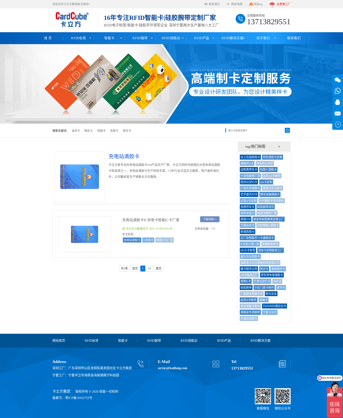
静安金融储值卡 (270, 194)
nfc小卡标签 (248, 250)
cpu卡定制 (266, 181)
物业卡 (88, 130)
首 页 (48, 38)
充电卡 (114, 130)
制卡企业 (271, 293)
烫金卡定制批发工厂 (270, 250)
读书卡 (281, 287)
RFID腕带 (140, 38)
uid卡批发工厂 (249, 274)
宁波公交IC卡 (262, 281)
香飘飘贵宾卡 (270, 243)
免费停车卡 (247, 206)
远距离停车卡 (249, 169)
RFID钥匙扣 (171, 38)
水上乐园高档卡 (250, 157)
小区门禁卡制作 (264, 287)
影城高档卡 (247, 231)
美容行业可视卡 (272, 188)
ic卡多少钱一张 (250, 243)
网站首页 (58, 340)
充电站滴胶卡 (132, 240)
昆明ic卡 (246, 281)
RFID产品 (201, 38)
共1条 (124, 268)
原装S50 (246, 219)
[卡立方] (71, 20)
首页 (135, 268)
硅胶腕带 (246, 287)
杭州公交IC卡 (249, 181)
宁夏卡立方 (270, 312)
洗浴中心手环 (264, 163)
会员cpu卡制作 (272, 175)
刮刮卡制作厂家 (267, 212)
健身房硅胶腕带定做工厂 (268, 219)
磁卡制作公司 (249, 268)
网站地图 (236, 4)
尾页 (158, 268)
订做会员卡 (247, 225)
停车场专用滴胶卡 (272, 274)
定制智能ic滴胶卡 (268, 225)
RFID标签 (78, 38)
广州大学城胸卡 (250, 188)
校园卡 (101, 130)
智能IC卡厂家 (164, 240)
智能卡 (109, 38)
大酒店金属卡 (249, 318)
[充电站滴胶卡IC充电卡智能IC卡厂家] (84, 250)
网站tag (258, 4)
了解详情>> (209, 219)
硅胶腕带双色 (265, 206)
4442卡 (277, 281)
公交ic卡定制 (248, 200)
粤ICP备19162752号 (78, 398)
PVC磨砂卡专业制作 (271, 200)
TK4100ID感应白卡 (274, 306)
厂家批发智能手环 (252, 293)
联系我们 (214, 4)
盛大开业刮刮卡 (250, 256)
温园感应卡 (278, 268)
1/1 (149, 268)
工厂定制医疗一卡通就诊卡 (257, 237)
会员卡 (76, 130)
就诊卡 (127, 130)
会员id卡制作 (249, 299)
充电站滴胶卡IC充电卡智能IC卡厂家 (150, 220)
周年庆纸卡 (247, 212)
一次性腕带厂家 (250, 175)
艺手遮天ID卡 (249, 194)
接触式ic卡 (247, 163)
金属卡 (263, 299)
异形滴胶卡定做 (272, 157)
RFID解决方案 (233, 38)
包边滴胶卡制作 (250, 306)
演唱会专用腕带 (250, 312)
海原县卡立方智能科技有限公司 (260, 262)
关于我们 (263, 38)
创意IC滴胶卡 (268, 169)
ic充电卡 (148, 240)
